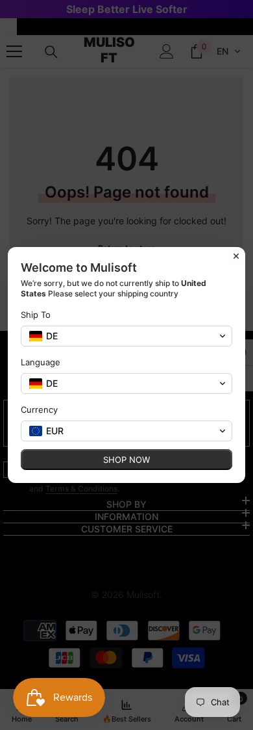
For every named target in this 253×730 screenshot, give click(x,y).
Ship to (36, 314)
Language (40, 362)
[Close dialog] (236, 256)
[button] (126, 336)
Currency (39, 409)
